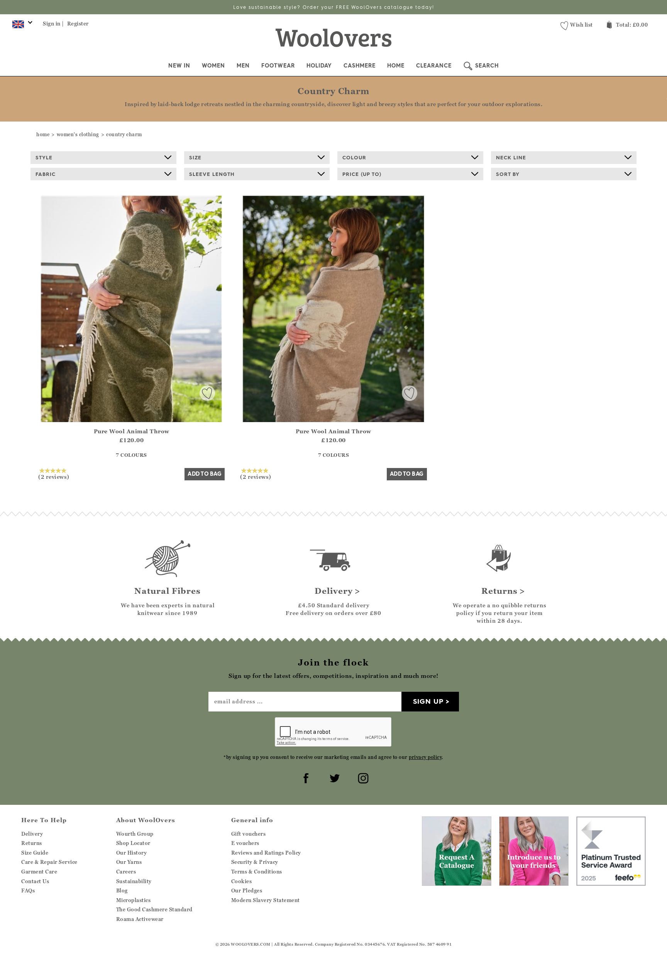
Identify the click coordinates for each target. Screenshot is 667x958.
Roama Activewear (140, 919)
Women (213, 65)
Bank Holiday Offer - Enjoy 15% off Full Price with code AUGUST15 (334, 7)
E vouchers (245, 843)
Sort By (508, 174)
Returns (31, 843)
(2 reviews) (53, 476)
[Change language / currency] (21, 26)
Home (396, 65)
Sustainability (134, 881)
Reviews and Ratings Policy (266, 853)
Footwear (278, 65)
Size (195, 157)
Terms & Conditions (256, 871)
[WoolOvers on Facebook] (304, 777)
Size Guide (34, 853)
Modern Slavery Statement (265, 900)
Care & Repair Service (49, 862)
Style (44, 157)
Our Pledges (246, 890)
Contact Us (35, 881)
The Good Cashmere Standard (154, 909)
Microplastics (133, 900)
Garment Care (39, 871)
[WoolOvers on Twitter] (333, 777)
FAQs (28, 890)
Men (243, 65)
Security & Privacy (254, 862)
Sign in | (53, 23)
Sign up (428, 701)
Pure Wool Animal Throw (131, 431)
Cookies (241, 881)
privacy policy (425, 757)
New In (179, 65)
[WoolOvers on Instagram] (362, 777)
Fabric (46, 174)
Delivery (32, 834)
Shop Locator (133, 843)
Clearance (434, 65)
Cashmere (360, 65)
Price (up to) (361, 174)
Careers (126, 871)
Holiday (319, 65)
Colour (354, 157)
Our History (131, 853)
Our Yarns (129, 862)
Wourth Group (135, 834)
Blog (122, 890)
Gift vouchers (248, 834)
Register (78, 23)
